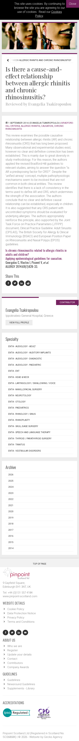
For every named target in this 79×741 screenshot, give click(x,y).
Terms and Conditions (21, 621)
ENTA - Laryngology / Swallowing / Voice (31, 383)
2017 (10, 530)
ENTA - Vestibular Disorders (24, 451)
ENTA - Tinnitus (16, 444)
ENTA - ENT (13, 371)
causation (47, 126)
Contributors (15, 663)
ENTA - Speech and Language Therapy (29, 432)
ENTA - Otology (17, 401)
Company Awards (18, 667)
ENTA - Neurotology (19, 395)
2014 (10, 548)
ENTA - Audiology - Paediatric (24, 365)
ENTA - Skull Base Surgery (23, 426)
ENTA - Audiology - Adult (22, 346)
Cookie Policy (15, 609)
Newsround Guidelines (21, 684)
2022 (10, 499)
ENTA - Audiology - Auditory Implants (29, 352)
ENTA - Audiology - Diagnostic (25, 358)
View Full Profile (19, 322)
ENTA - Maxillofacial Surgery (25, 389)
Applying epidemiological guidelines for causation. (34, 258)
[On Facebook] (9, 283)
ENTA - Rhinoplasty (19, 420)
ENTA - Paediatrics (18, 407)
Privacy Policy (15, 617)
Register (12, 650)
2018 (10, 523)
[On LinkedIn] (22, 283)
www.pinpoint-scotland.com (20, 596)
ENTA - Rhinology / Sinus (22, 414)
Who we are (14, 646)
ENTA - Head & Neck (18, 377)
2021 (10, 505)
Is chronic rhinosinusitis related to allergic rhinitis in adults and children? (36, 252)
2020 (10, 511)
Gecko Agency (53, 737)
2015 (10, 542)
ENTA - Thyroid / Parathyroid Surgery (29, 438)
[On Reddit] (28, 283)
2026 (10, 474)
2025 (10, 481)
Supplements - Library (21, 688)
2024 (10, 487)
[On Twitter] (15, 283)
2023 (10, 493)
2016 (10, 536)
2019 (10, 517)
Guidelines (13, 680)
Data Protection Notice (21, 613)
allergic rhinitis (30, 126)
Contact (12, 658)
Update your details (19, 654)
